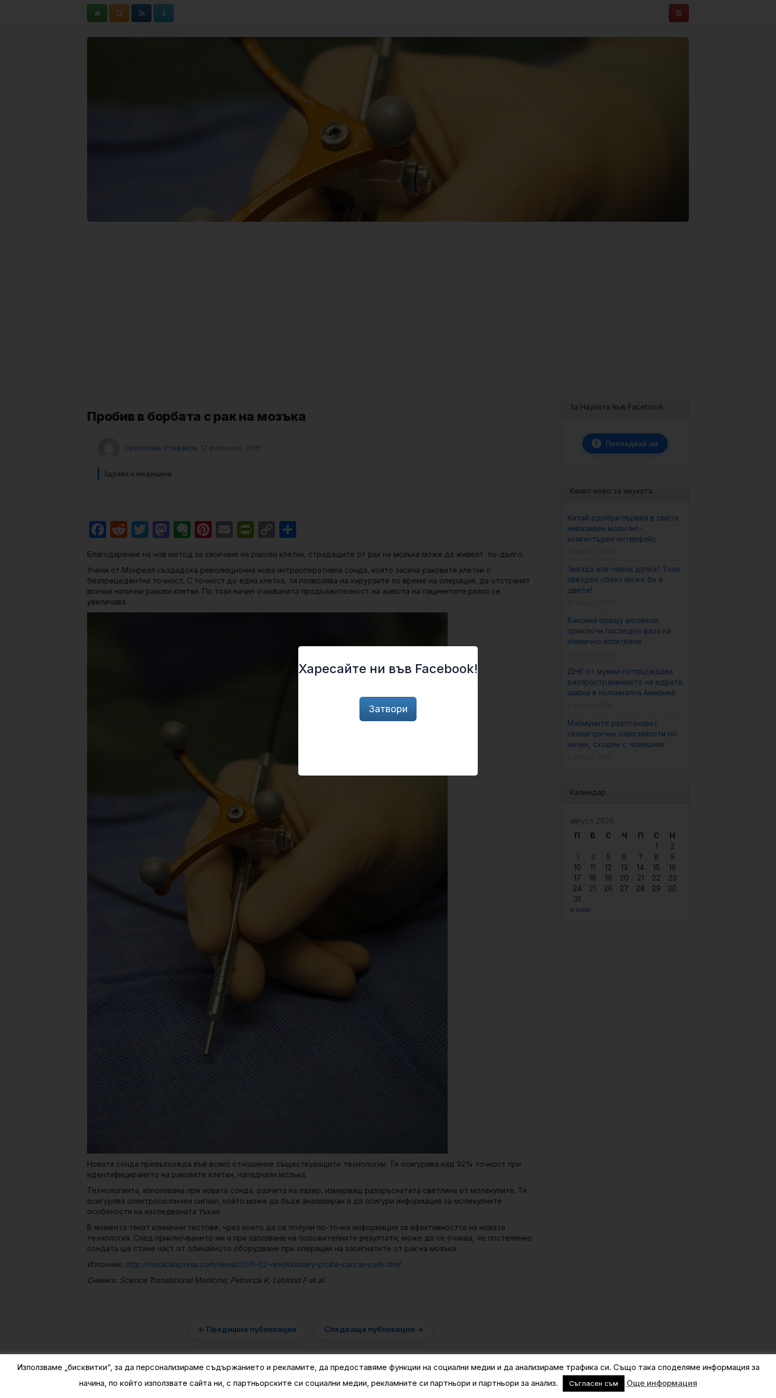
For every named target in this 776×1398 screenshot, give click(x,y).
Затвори (388, 708)
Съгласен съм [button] (593, 1383)
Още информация (662, 1383)
